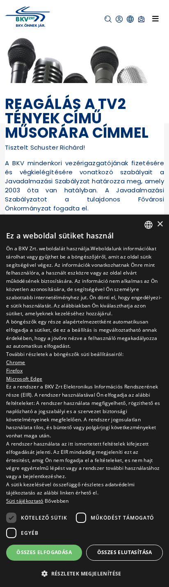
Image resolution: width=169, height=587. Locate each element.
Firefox (14, 370)
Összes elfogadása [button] (44, 552)
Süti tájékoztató (24, 500)
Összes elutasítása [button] (124, 552)
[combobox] (148, 225)
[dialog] (84, 401)
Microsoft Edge (24, 378)
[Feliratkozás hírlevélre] (141, 19)
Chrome (15, 362)
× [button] (160, 224)
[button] (108, 19)
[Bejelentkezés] (119, 19)
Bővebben (57, 500)
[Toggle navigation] (155, 18)
